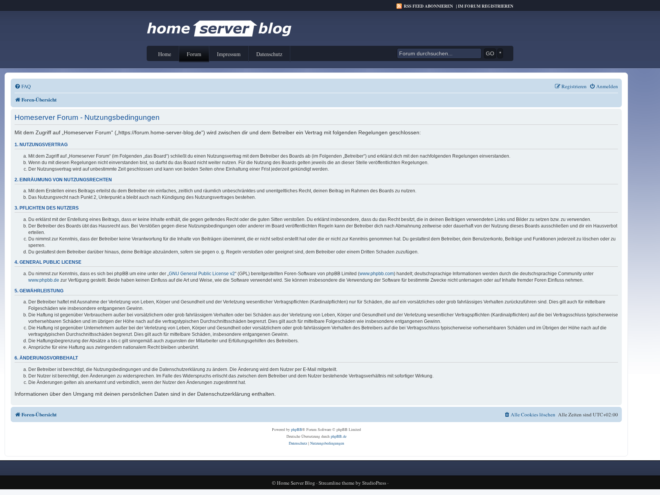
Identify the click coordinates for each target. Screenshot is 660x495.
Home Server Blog (296, 483)
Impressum (229, 54)
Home (164, 54)
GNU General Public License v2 (202, 273)
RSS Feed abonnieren (428, 6)
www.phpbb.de (43, 280)
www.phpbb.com (376, 273)
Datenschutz (269, 54)
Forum (194, 54)
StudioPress (374, 483)
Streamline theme (336, 483)
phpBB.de (338, 436)
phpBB (296, 429)
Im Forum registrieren (485, 6)
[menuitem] (23, 86)
